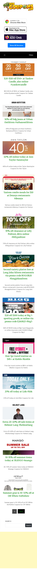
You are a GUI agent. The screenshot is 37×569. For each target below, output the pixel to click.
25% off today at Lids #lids (18, 391)
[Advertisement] (18, 550)
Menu (31, 55)
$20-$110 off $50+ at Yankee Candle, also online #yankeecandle (18, 81)
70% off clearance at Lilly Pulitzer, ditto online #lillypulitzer (18, 234)
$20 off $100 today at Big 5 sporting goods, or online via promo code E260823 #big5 (18, 318)
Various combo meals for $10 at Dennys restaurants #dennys (18, 195)
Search (8, 521)
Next (21, 511)
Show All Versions (16, 45)
